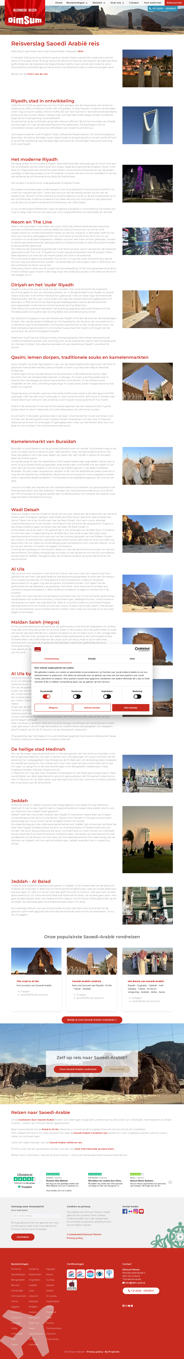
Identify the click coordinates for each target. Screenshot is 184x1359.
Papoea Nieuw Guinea (50, 1274)
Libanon (33, 1296)
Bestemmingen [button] (76, 2)
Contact (134, 2)
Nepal (32, 1328)
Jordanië (34, 1269)
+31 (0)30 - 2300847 (163, 8)
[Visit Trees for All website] (109, 1273)
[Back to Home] (25, 13)
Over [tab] (132, 658)
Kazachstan (35, 1274)
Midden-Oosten (33, 1309)
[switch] (77, 696)
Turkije (50, 1323)
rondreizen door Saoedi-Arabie (36, 1120)
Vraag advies (117, 1069)
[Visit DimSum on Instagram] (126, 1306)
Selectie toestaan (92, 708)
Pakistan (34, 1344)
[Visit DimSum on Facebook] (125, 1211)
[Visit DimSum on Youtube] (129, 1306)
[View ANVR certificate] (90, 1273)
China (14, 1301)
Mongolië (34, 1317)
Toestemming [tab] (51, 658)
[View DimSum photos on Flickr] (130, 1211)
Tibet (49, 1317)
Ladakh (33, 1285)
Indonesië (16, 1333)
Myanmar (34, 1323)
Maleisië (33, 1301)
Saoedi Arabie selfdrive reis (65, 1142)
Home (59, 2)
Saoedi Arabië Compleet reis (90, 1133)
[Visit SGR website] (71, 1273)
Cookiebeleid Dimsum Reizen (84, 1234)
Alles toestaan (130, 708)
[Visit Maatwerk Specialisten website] (72, 1284)
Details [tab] (92, 658)
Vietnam (51, 1333)
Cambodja (17, 1290)
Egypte (15, 1307)
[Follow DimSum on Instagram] (136, 1211)
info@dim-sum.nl (135, 1283)
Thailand (51, 1312)
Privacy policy (75, 1238)
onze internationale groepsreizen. (94, 1149)
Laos (31, 1290)
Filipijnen (16, 1317)
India (14, 1328)
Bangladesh (18, 1280)
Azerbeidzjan (18, 1274)
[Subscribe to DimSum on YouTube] (141, 1211)
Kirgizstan (34, 1280)
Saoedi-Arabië (50, 1288)
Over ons (115, 2)
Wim (81, 51)
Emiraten (16, 1312)
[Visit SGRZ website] (81, 1273)
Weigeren (53, 708)
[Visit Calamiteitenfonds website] (100, 1273)
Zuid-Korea (52, 1339)
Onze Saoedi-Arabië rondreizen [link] (78, 1069)
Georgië (15, 1323)
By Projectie (112, 1352)
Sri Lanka (51, 1296)
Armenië (16, 1269)
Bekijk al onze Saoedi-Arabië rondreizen (91, 1020)
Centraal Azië (18, 1296)
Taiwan (50, 1307)
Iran (13, 1339)
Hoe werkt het (152, 2)
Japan (14, 1344)
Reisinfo (97, 2)
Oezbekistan (36, 1333)
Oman (32, 1339)
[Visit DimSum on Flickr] (132, 1306)
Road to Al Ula (50, 1129)
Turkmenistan (53, 1328)
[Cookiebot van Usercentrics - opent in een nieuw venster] (138, 649)
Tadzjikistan (53, 1301)
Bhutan (15, 1285)
